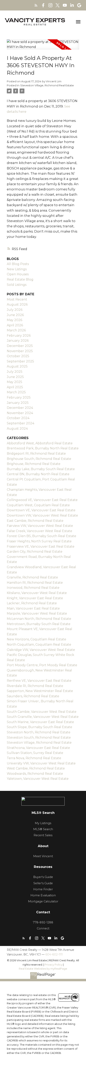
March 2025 (16, 392)
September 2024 (20, 423)
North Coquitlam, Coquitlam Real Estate (39, 644)
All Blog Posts (18, 264)
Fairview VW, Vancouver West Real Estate (40, 526)
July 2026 (14, 310)
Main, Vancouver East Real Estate (33, 608)
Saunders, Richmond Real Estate (33, 696)
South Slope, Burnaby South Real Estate (39, 727)
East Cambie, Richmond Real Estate (35, 521)
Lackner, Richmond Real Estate (32, 603)
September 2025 (20, 361)
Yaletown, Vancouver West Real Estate (38, 779)
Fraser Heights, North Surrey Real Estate (39, 541)
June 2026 (15, 315)
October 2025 (18, 356)
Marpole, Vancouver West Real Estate (37, 613)
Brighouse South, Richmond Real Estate (39, 459)
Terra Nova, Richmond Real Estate (34, 758)
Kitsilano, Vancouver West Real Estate (37, 593)
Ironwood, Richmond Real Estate (33, 588)
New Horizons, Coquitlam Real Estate (36, 639)
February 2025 (19, 397)
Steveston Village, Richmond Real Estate (47, 85)
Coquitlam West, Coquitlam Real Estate (38, 505)
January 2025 (18, 403)
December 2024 (20, 408)
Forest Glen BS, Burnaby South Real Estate (41, 536)
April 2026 (15, 325)
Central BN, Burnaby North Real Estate (38, 474)
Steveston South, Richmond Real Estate (39, 737)
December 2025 (20, 346)
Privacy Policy (53, 964)
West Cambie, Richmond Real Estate (36, 768)
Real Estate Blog (20, 279)
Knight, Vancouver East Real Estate (35, 598)
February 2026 (19, 335)
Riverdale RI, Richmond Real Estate (35, 686)
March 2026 (16, 330)
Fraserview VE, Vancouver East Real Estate (40, 546)
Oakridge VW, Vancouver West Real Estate (41, 650)
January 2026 (18, 340)
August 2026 (17, 304)
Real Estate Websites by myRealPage (43, 968)
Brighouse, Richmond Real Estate (33, 464)
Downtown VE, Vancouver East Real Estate (41, 510)
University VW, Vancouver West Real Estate (41, 763)
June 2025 (15, 377)
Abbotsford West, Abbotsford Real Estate (40, 443)
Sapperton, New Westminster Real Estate (40, 691)
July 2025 (14, 372)
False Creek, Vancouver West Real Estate (39, 531)
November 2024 (20, 413)
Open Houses (18, 274)
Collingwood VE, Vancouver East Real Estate (42, 500)
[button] (36, 5)
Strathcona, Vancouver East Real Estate (38, 748)
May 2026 (14, 320)
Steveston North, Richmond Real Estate (38, 732)
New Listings (17, 269)
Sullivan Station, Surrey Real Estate (35, 753)
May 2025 (14, 382)
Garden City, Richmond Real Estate (34, 551)
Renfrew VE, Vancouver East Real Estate (39, 681)
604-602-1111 (54, 954)
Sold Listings (16, 285)
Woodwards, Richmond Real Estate (35, 774)
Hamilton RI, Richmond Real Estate (35, 583)
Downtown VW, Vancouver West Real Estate (42, 515)
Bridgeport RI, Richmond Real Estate (36, 453)
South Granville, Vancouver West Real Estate (43, 717)
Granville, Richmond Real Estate (32, 577)
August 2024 (17, 428)
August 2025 (17, 366)
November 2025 (20, 351)
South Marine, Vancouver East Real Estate (40, 722)
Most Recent (17, 299)
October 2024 (18, 418)
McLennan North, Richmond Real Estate (39, 619)
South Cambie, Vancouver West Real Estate (41, 712)
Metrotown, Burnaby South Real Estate (38, 624)
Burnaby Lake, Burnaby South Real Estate (41, 469)
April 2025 (15, 387)
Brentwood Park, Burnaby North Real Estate (43, 448)
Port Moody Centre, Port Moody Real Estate (42, 665)
